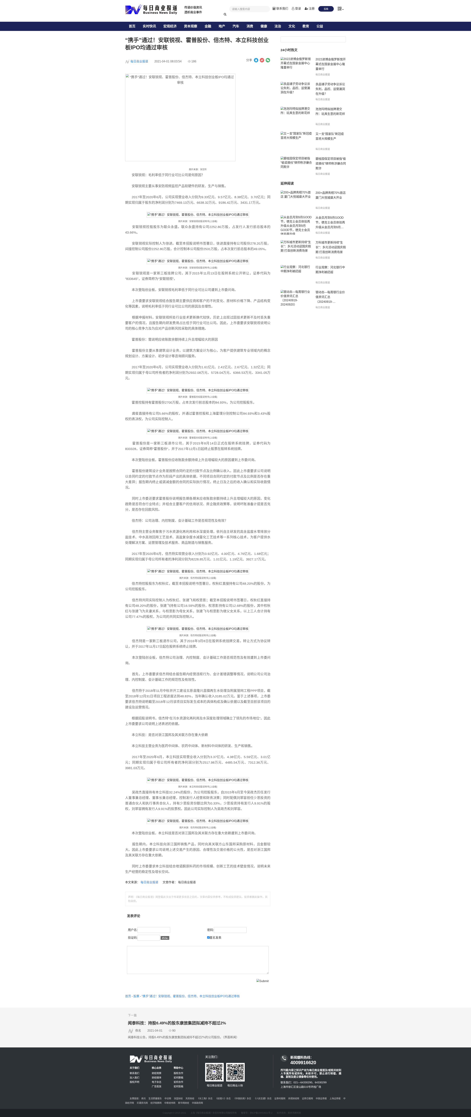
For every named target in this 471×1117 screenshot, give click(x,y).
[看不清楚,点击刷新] (165, 938)
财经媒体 (156, 1077)
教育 (305, 26)
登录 (297, 8)
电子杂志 (156, 1082)
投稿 (326, 9)
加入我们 (134, 1077)
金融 (208, 26)
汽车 (236, 26)
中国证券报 (321, 1098)
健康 (264, 26)
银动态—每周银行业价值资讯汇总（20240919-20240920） (330, 297)
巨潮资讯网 (142, 1103)
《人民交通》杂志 (263, 1098)
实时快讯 (149, 26)
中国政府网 (197, 1103)
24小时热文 (289, 50)
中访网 (167, 1098)
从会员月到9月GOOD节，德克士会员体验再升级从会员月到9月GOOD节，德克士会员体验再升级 (330, 223)
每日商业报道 (139, 61)
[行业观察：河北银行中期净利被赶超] (296, 274)
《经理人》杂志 (223, 1098)
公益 (319, 26)
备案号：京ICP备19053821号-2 (256, 1113)
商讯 (143, 1098)
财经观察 (156, 1073)
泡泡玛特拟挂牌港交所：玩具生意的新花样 (330, 111)
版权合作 (178, 1073)
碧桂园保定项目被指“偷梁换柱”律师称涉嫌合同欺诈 (331, 163)
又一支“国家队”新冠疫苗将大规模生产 (330, 136)
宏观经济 (170, 26)
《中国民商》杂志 (242, 1098)
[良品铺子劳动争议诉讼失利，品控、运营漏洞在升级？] (296, 91)
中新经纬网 (169, 1103)
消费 (250, 26)
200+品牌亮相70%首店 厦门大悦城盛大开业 (331, 195)
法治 (278, 26)
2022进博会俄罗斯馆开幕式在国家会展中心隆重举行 (331, 64)
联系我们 (282, 8)
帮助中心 (178, 1067)
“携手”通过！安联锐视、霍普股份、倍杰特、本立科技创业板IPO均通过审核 (191, 996)
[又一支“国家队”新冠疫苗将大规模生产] (296, 141)
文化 (291, 26)
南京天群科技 (294, 1113)
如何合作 (178, 1082)
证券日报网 (307, 1098)
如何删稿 (178, 1077)
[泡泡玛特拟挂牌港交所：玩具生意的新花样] (296, 116)
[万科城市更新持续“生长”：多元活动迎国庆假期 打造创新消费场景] (296, 250)
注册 (311, 8)
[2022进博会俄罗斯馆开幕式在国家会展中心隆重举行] (296, 66)
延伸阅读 (287, 183)
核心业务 (156, 1067)
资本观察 (190, 26)
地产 (222, 26)
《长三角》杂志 (205, 1098)
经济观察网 (156, 1103)
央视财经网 (293, 1098)
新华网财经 (183, 1103)
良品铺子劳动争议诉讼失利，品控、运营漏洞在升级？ (330, 89)
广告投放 (156, 1086)
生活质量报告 (155, 1098)
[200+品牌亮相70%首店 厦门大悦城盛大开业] (296, 200)
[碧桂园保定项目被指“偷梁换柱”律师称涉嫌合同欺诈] (296, 166)
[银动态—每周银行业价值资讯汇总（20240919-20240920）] (296, 299)
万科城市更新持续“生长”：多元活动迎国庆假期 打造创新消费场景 (331, 247)
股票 (136, 996)
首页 (132, 26)
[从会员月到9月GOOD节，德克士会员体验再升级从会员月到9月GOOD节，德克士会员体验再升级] (296, 225)
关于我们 (134, 1067)
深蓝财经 (178, 1098)
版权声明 (134, 1082)
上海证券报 (335, 1098)
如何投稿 (178, 1086)
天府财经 (189, 1098)
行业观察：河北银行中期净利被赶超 (330, 270)
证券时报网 (279, 1098)
